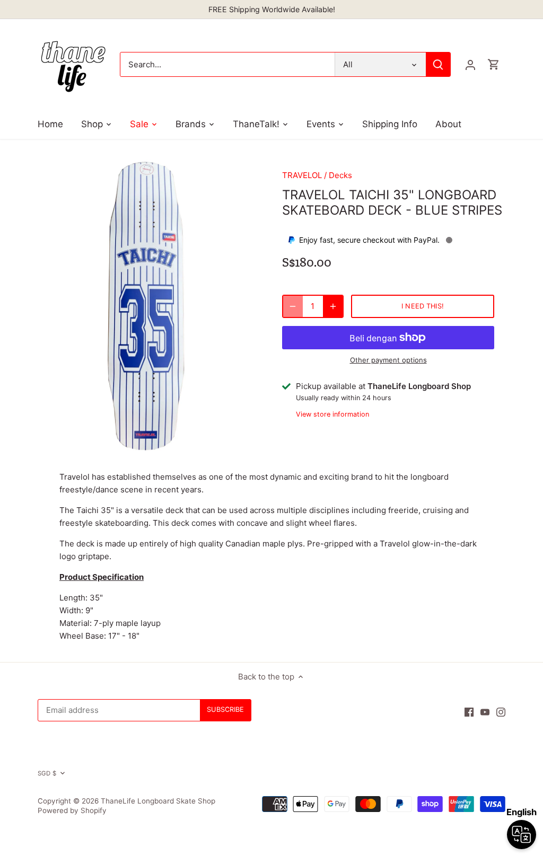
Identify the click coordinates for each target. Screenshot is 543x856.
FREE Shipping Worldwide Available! (271, 9)
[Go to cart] (493, 64)
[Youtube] (484, 711)
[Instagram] (500, 711)
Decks (340, 175)
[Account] (470, 64)
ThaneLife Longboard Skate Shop (158, 801)
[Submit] (438, 64)
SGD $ (47, 773)
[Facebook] (469, 711)
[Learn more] (449, 240)
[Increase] (333, 306)
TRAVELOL (302, 175)
